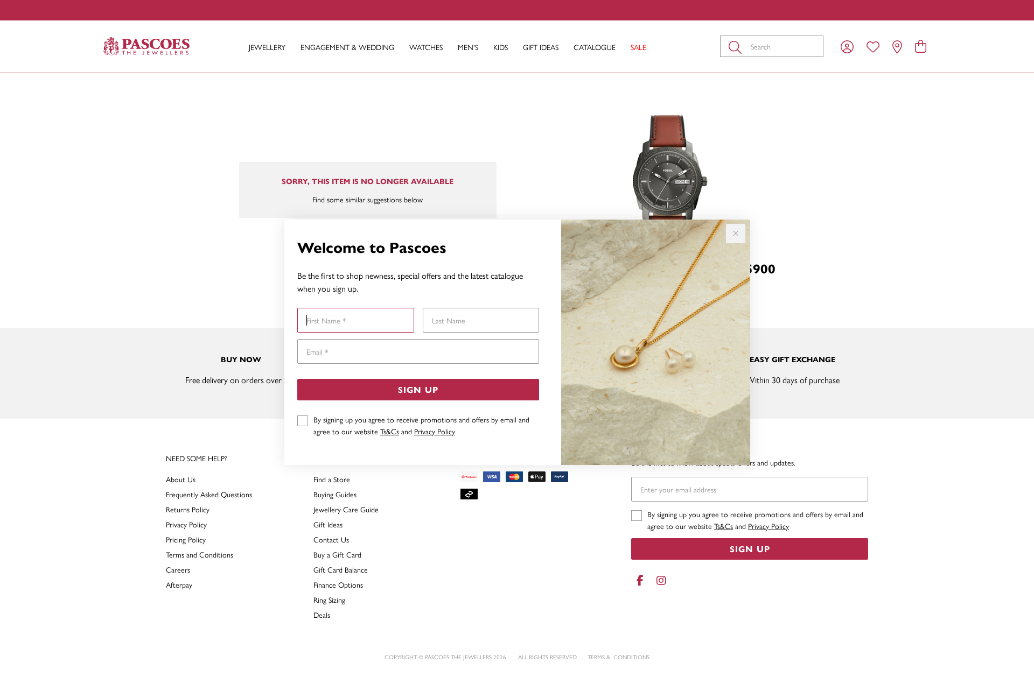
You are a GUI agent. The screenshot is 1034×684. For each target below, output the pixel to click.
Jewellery (267, 46)
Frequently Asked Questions (209, 494)
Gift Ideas (540, 46)
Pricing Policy (186, 539)
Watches (426, 46)
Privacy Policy (434, 431)
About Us (180, 479)
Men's (468, 46)
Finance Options (338, 584)
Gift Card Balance (340, 569)
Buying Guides (335, 494)
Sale (638, 46)
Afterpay (179, 584)
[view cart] (920, 46)
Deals (321, 614)
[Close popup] (735, 233)
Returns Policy (187, 509)
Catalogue (595, 46)
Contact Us (331, 539)
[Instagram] (659, 580)
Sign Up (418, 389)
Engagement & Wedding (347, 46)
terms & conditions (618, 657)
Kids (500, 46)
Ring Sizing (329, 599)
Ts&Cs (389, 431)
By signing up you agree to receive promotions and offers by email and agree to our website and (421, 425)
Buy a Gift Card (337, 554)
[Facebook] (639, 580)
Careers (178, 569)
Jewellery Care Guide (346, 509)
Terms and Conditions (199, 554)
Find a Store (331, 479)
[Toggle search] (737, 46)
